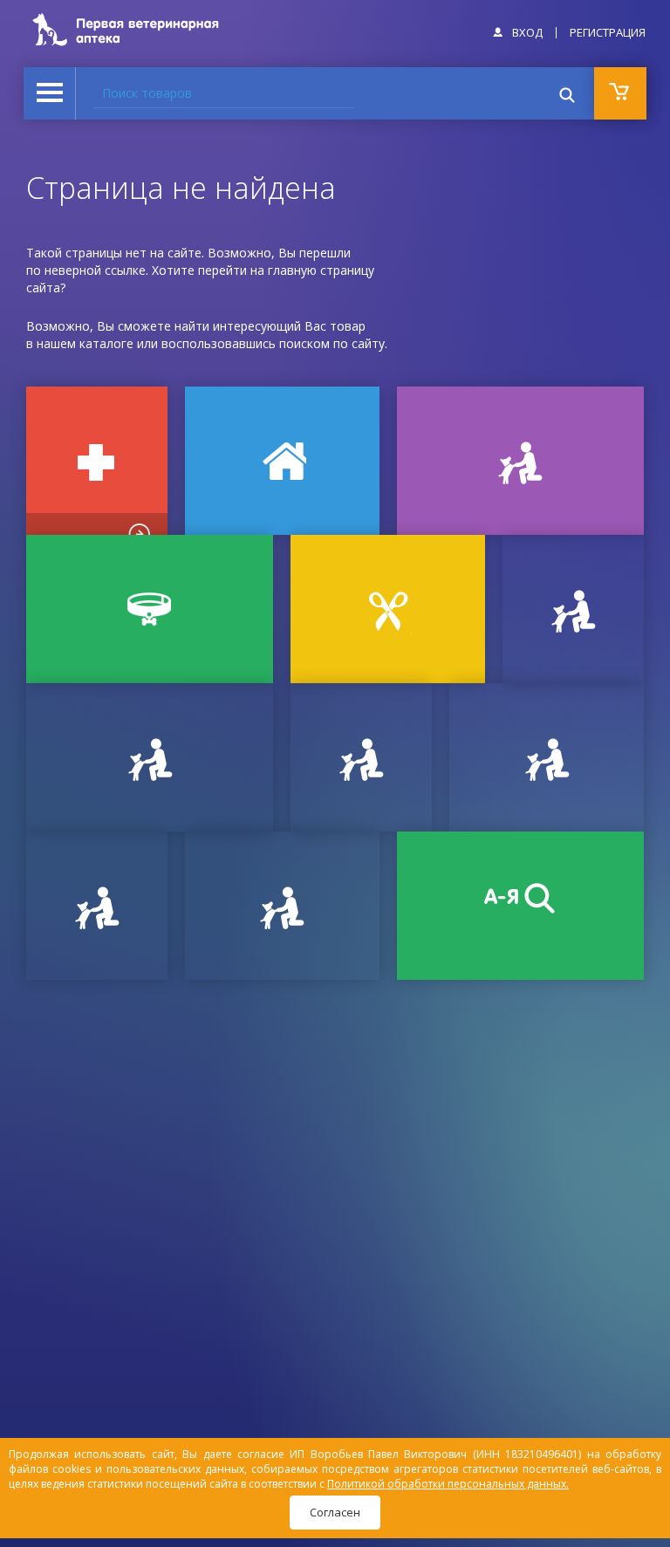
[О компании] (546, 757)
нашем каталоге (85, 343)
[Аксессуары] (149, 609)
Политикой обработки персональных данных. (448, 1483)
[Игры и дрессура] (520, 461)
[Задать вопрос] (149, 757)
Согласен (335, 1512)
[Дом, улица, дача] (282, 461)
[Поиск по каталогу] (520, 906)
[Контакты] (361, 757)
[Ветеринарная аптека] (97, 461)
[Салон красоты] (388, 609)
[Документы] (573, 609)
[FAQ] (282, 906)
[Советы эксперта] (97, 906)
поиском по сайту (332, 343)
